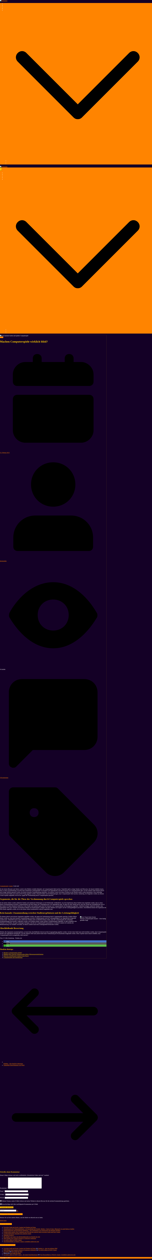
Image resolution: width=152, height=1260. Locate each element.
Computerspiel (4, 886)
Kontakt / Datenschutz (23, 1258)
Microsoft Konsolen (12, 163)
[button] (78, 159)
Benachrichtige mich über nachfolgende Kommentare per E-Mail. (20, 1204)
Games (5, 5)
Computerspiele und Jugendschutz (13, 957)
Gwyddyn (6, 1251)
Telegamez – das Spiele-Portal (12, 3)
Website (2, 1197)
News (1, 337)
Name (2, 1191)
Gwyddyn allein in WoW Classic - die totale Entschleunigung (21, 1255)
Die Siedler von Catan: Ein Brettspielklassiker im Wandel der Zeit (22, 1237)
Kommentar (4, 1188)
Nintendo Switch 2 (9, 1235)
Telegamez (14, 1258)
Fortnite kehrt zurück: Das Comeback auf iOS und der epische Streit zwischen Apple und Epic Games (32, 1232)
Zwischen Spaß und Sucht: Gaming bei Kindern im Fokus (20, 1227)
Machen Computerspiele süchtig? (13, 952)
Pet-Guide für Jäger (17, 1251)
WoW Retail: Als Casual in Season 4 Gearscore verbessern (20, 1238)
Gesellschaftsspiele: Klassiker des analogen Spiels (17, 1233)
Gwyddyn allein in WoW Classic (13, 1240)
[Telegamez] (3, 0)
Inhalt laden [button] (3, 1220)
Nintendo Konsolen (12, 162)
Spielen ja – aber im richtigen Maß (47, 1248)
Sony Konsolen (11, 160)
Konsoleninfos (8, 10)
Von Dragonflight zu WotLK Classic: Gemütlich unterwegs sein (21, 1241)
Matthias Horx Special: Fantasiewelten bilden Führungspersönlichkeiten (23, 954)
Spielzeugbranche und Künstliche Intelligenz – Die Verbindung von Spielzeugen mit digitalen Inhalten (32, 1230)
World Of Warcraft (9, 8)
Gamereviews (7, 7)
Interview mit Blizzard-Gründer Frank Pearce (16, 956)
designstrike (3, 561)
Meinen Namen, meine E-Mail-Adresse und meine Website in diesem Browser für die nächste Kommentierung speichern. (35, 1201)
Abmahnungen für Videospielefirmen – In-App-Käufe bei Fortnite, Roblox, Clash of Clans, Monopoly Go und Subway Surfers (39, 1229)
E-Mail (2, 1194)
